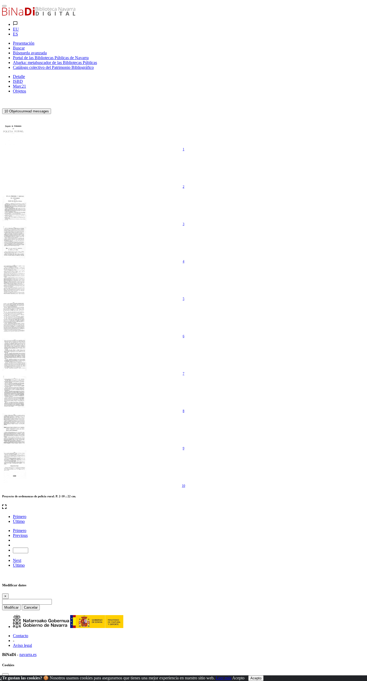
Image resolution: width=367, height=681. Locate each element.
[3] (14, 205)
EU (16, 29)
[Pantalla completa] (183, 507)
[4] (14, 242)
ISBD (18, 81)
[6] (14, 317)
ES (15, 34)
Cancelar (31, 607)
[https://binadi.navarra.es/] (38, 14)
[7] (14, 354)
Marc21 (19, 86)
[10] (14, 467)
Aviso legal (22, 645)
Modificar (11, 607)
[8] (14, 392)
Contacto (20, 635)
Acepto (238, 678)
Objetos (19, 91)
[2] (14, 167)
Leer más (223, 678)
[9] (14, 429)
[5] (14, 280)
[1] (14, 130)
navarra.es (28, 654)
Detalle (19, 76)
